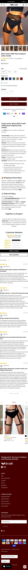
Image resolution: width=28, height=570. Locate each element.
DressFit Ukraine (15, 549)
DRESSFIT (6, 63)
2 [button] (13, 393)
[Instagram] (5, 467)
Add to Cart (13, 99)
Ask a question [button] (14, 254)
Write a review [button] (14, 251)
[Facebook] (2, 467)
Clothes (3, 480)
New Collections (5, 478)
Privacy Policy (5, 501)
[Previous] (2, 419)
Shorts (3, 483)
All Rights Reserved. (12, 564)
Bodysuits (4, 485)
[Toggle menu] (1, 4)
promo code (10, 224)
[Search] (5, 4)
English (4, 561)
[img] (3, 264)
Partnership (4, 506)
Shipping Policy (5, 496)
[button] (4, 58)
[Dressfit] (14, 5)
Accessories (4, 487)
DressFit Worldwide (5, 549)
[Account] (23, 4)
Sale (2, 476)
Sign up (5, 526)
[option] (14, 25)
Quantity (3, 89)
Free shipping (11, 1)
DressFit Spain (4, 551)
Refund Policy (5, 499)
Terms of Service (5, 503)
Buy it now (14, 104)
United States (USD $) (8, 556)
